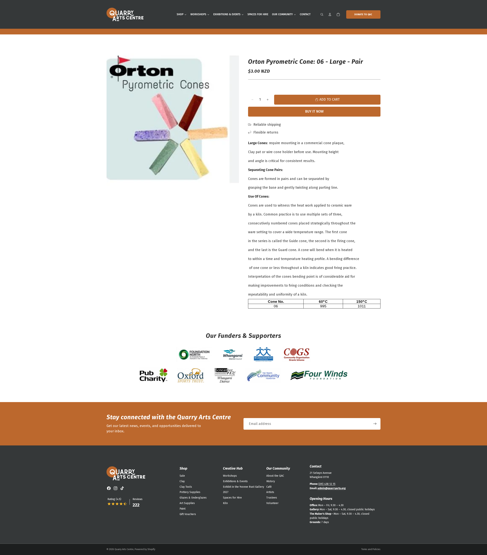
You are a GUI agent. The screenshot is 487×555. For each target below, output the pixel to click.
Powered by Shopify (145, 549)
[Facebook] (109, 488)
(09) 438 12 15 (326, 484)
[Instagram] (115, 488)
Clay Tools (186, 486)
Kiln (225, 503)
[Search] (322, 14)
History (270, 481)
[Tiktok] (122, 488)
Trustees (271, 497)
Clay (182, 481)
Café (269, 486)
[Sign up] (375, 424)
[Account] (330, 14)
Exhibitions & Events (235, 481)
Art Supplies (187, 503)
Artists (270, 492)
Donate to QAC (363, 14)
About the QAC (275, 475)
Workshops (230, 475)
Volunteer (272, 503)
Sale (182, 475)
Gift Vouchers (188, 514)
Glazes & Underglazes (193, 497)
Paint (182, 508)
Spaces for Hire (232, 497)
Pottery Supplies (190, 492)
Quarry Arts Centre (124, 549)
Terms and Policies (370, 549)
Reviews (137, 499)
